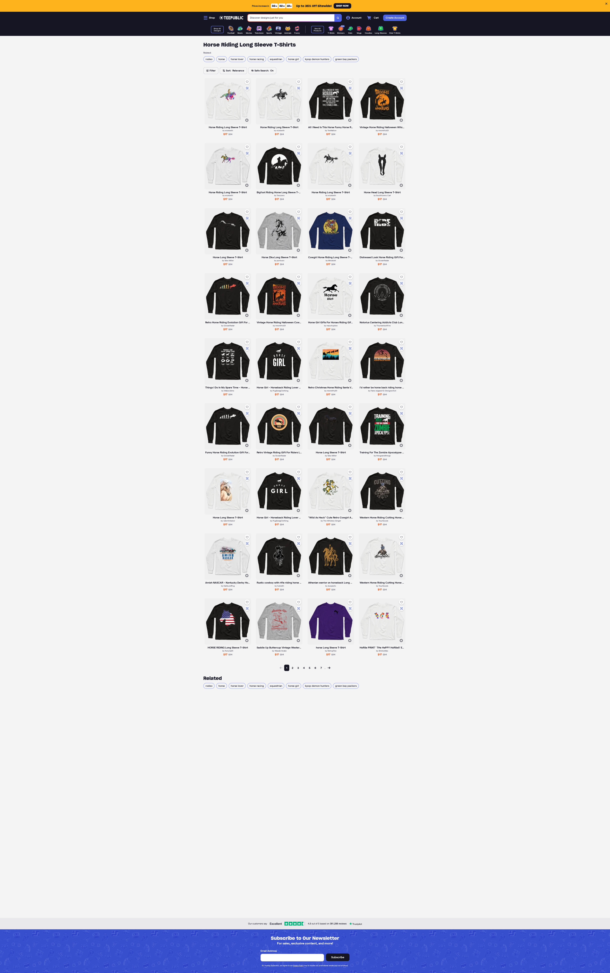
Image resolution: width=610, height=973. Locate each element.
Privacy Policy (298, 965)
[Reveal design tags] (246, 120)
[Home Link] (231, 18)
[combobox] (291, 17)
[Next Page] (329, 668)
